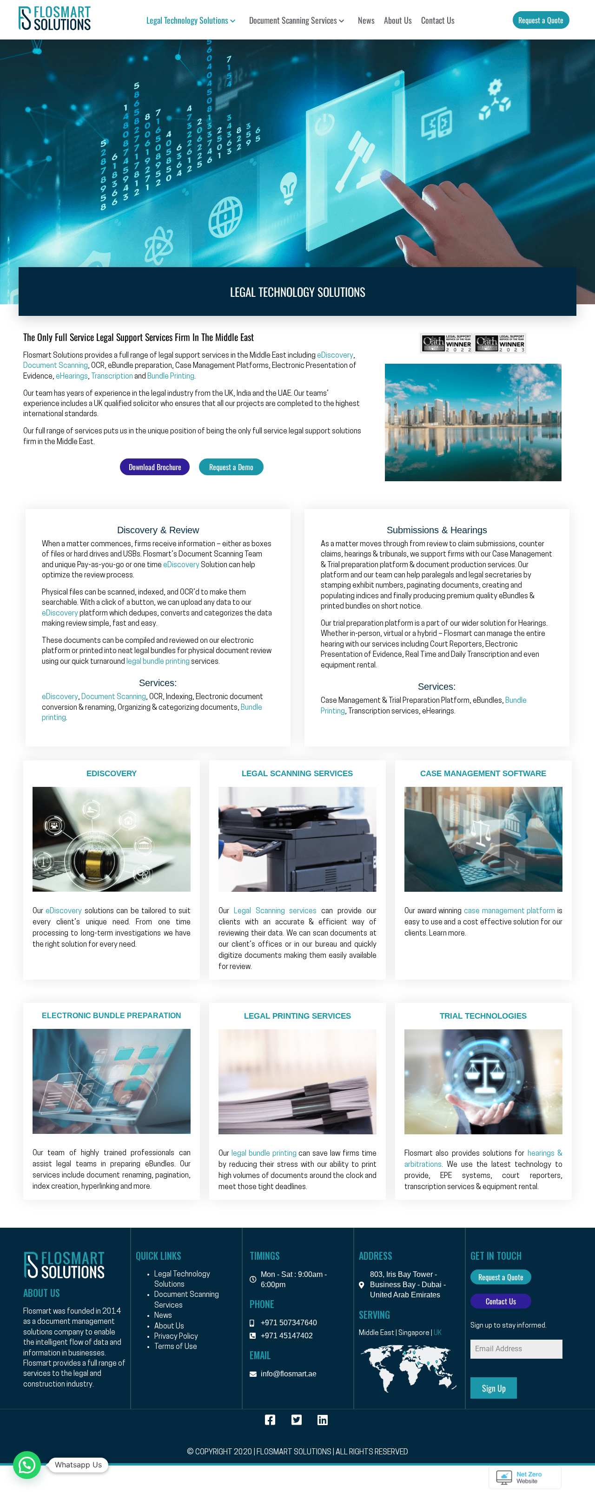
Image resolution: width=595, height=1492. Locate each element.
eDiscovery (335, 356)
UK (438, 1333)
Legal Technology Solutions (187, 20)
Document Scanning (55, 366)
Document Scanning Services (293, 20)
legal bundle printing (158, 662)
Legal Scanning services (275, 911)
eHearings (72, 376)
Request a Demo (231, 466)
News (366, 20)
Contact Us (438, 20)
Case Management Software (483, 773)
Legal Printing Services (297, 1016)
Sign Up (494, 1388)
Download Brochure (155, 466)
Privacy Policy (176, 1337)
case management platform (509, 911)
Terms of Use (175, 1347)
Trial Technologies (483, 1016)
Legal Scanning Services (297, 773)
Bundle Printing (170, 376)
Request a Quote (540, 20)
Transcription (112, 376)
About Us (398, 20)
